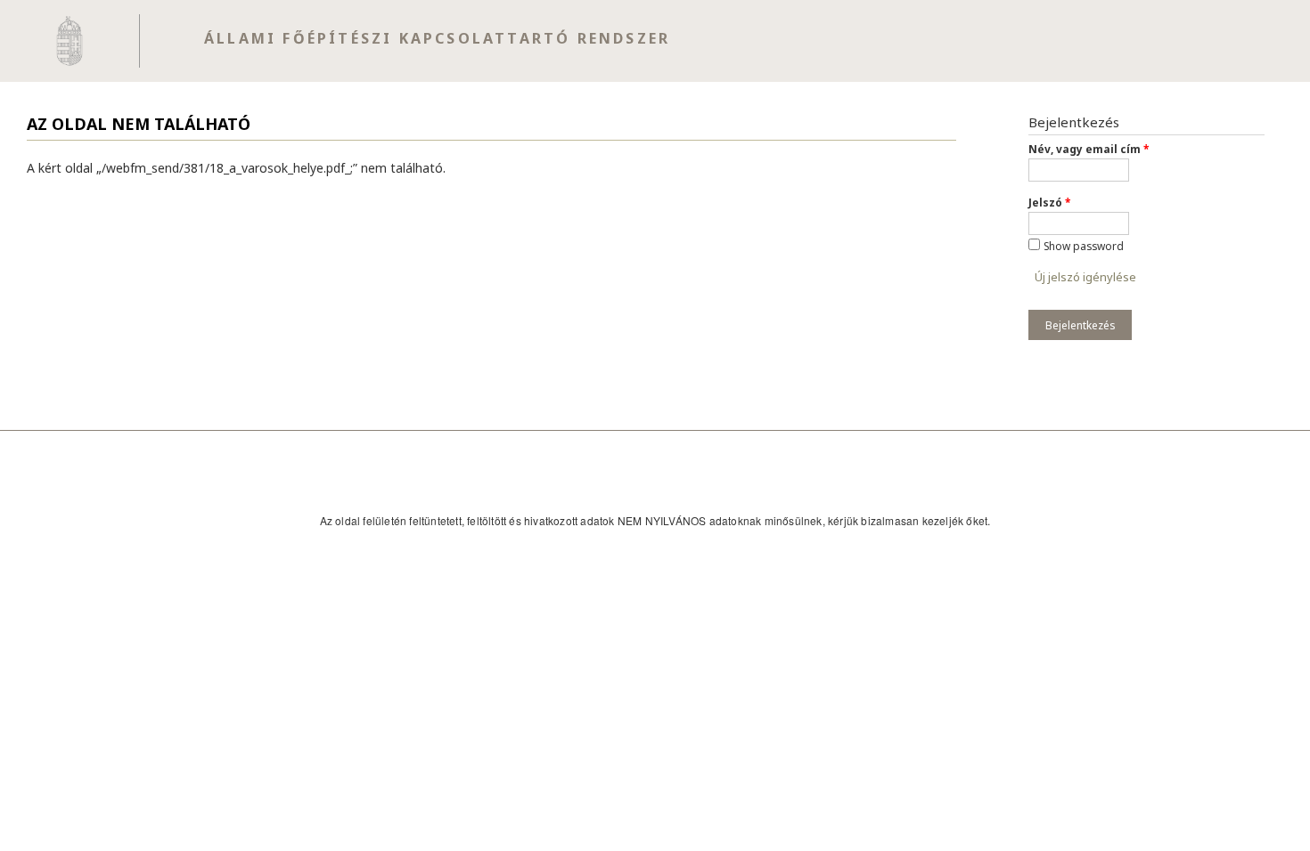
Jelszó (1049, 202)
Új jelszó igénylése (1085, 277)
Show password (1084, 246)
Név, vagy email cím (1088, 149)
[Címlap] (70, 41)
